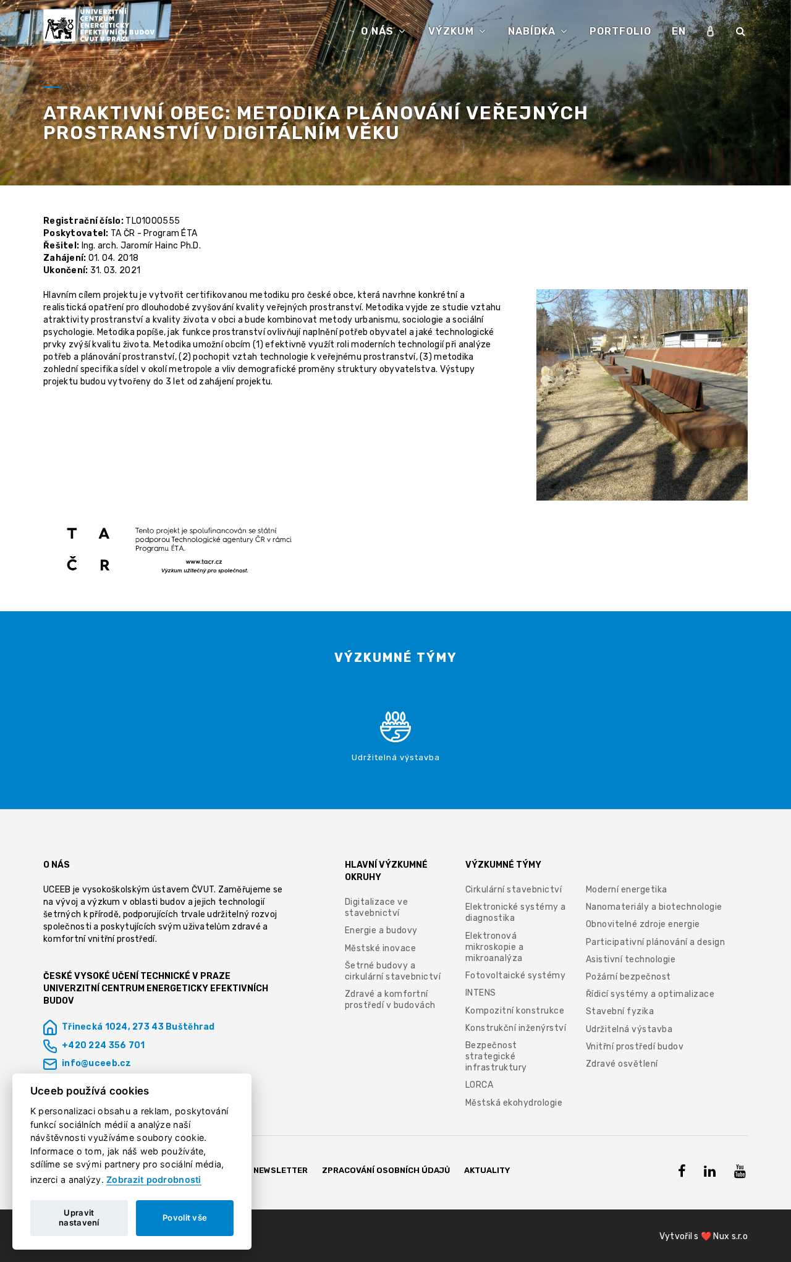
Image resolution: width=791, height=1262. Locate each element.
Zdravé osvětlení (622, 1064)
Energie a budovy (381, 930)
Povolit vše (185, 1217)
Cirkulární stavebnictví (513, 889)
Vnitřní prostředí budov (635, 1046)
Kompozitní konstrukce (515, 1011)
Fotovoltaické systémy (515, 975)
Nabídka (533, 31)
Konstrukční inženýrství (516, 1028)
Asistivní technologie (631, 959)
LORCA (479, 1085)
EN (679, 31)
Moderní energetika (626, 889)
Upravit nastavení (79, 1217)
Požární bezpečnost (628, 977)
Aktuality (487, 1170)
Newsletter (280, 1170)
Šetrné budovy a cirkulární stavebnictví (393, 971)
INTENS (480, 993)
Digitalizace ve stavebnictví (376, 907)
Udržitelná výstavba (629, 1029)
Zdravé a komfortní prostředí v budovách (390, 999)
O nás (379, 31)
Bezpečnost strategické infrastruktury (496, 1056)
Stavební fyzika (620, 1011)
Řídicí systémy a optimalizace (650, 994)
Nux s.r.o (730, 1236)
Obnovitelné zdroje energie (643, 924)
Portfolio (620, 31)
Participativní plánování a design (655, 942)
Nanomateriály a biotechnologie (654, 907)
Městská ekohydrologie (514, 1103)
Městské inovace (381, 948)
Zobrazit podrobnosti (153, 1179)
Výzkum (452, 31)
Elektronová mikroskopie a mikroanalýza (494, 947)
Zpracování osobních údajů (386, 1170)
